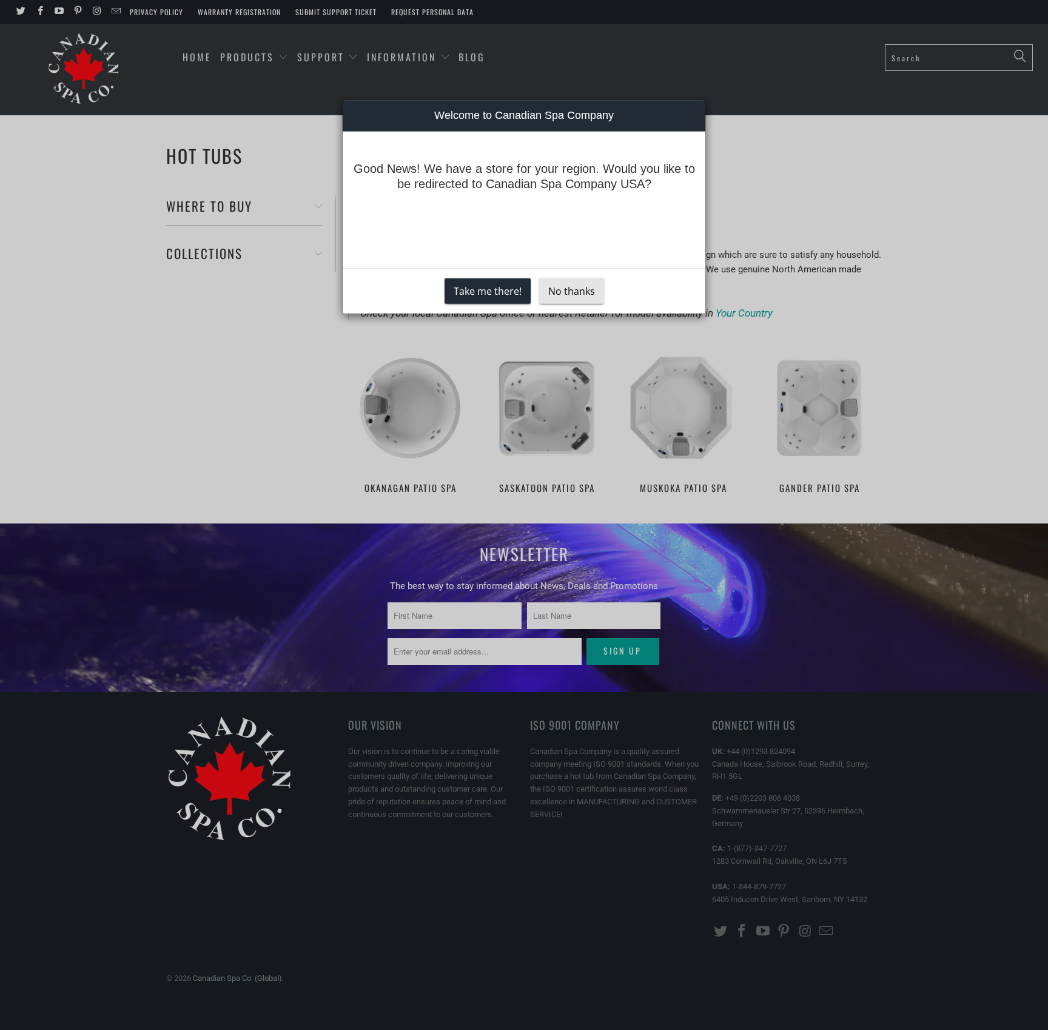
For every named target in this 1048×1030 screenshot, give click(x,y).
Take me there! (488, 290)
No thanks (571, 290)
